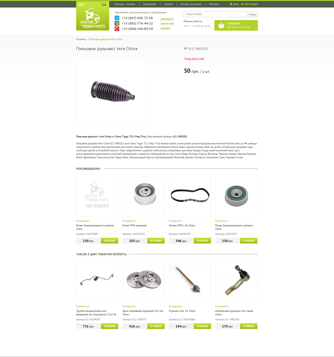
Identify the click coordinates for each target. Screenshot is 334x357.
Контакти (214, 4)
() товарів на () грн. (239, 25)
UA (104, 4)
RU (81, 4)
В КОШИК (109, 240)
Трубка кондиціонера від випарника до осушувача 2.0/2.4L (96, 312)
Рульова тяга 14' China (182, 311)
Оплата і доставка (191, 4)
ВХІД (235, 4)
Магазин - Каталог (125, 4)
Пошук (252, 14)
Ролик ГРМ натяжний (135, 225)
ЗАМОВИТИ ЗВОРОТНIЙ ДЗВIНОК (167, 24)
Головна (81, 39)
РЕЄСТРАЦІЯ (251, 4)
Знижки (168, 4)
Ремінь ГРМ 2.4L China (182, 225)
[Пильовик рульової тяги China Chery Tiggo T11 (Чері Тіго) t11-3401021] (111, 92)
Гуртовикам (149, 4)
